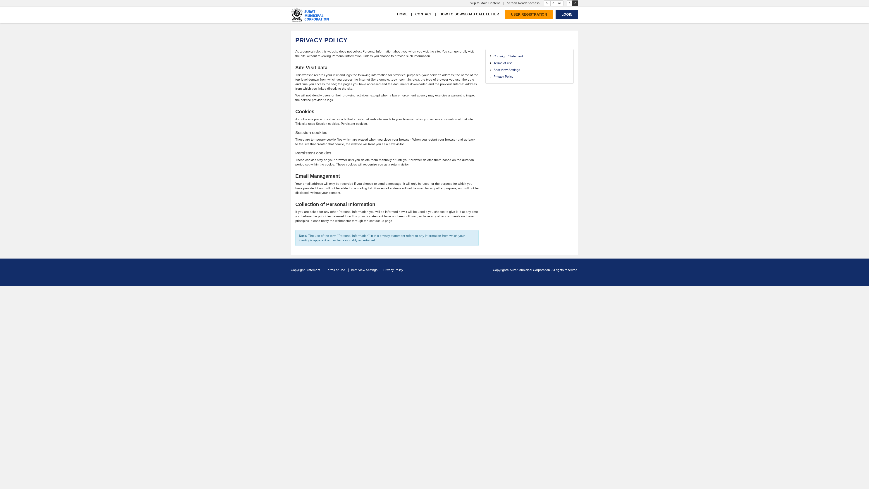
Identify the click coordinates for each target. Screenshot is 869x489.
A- (547, 3)
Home (402, 14)
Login (566, 14)
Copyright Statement (508, 56)
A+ (559, 3)
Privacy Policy (503, 76)
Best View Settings (507, 70)
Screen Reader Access (523, 3)
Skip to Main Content (485, 3)
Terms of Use (503, 63)
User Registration (529, 14)
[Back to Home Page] (310, 15)
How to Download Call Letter (469, 14)
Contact (423, 14)
